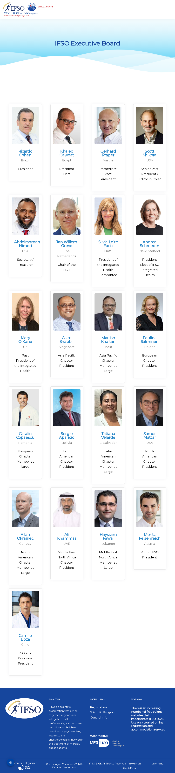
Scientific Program (103, 712)
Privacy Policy (156, 763)
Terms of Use (135, 763)
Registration (98, 707)
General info (98, 717)
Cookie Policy (129, 768)
